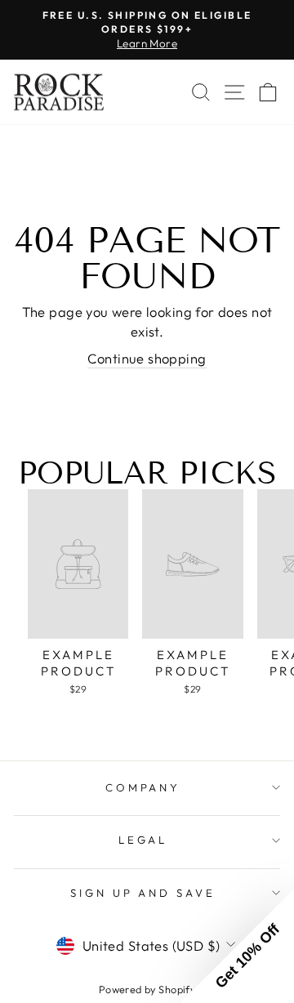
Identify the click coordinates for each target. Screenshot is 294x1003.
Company (143, 787)
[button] (237, 946)
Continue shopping (146, 358)
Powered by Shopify (147, 989)
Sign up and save (143, 892)
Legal (143, 839)
